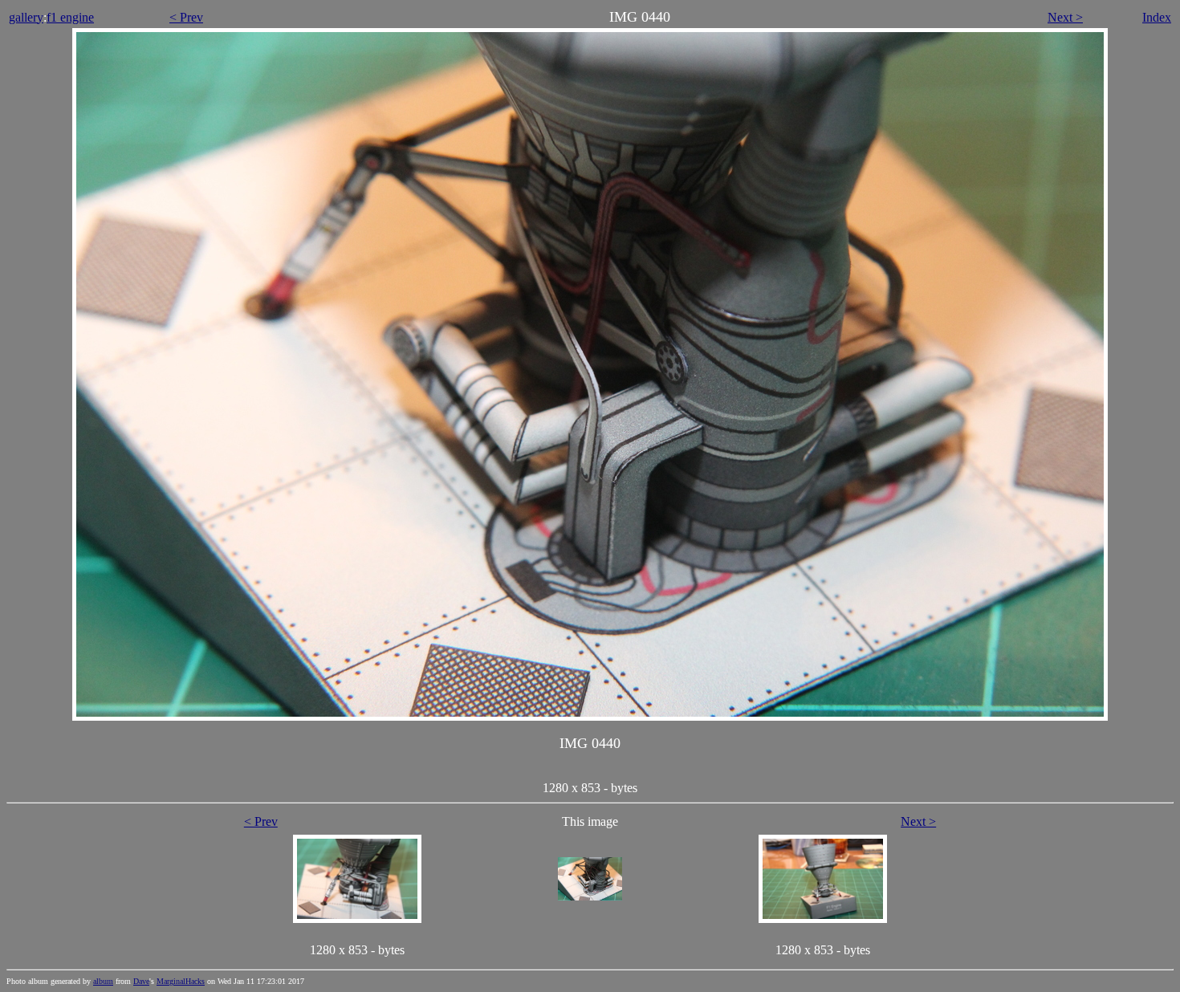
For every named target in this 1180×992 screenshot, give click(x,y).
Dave (141, 981)
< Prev (186, 17)
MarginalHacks (181, 981)
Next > (1065, 17)
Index (1156, 17)
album (103, 981)
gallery (26, 17)
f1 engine (70, 17)
